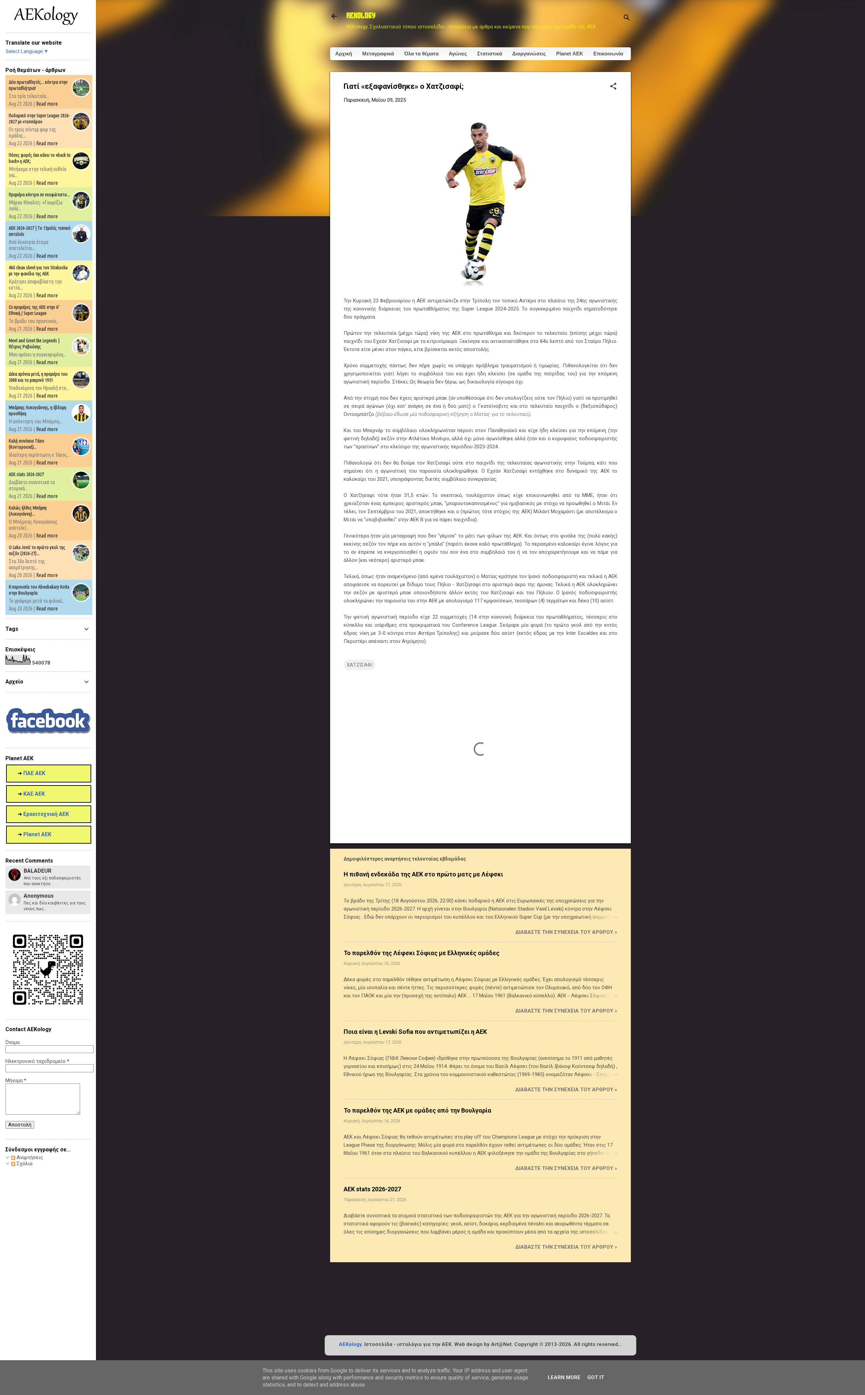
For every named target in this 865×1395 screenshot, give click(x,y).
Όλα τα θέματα (421, 53)
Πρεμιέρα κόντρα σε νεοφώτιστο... (39, 194)
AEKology (350, 1344)
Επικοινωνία (608, 53)
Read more (47, 104)
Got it (595, 1377)
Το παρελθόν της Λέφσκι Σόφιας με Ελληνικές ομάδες (421, 952)
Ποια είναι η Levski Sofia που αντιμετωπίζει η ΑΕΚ (415, 1031)
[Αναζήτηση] (627, 18)
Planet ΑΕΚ (569, 53)
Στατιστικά (489, 53)
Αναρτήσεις (29, 1157)
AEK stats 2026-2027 (372, 1189)
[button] (613, 87)
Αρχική (343, 53)
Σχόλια (23, 1164)
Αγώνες (458, 53)
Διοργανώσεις (529, 53)
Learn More (564, 1377)
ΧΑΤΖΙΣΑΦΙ (359, 665)
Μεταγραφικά (378, 53)
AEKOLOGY (360, 16)
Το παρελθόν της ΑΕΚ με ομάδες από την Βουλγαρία (417, 1110)
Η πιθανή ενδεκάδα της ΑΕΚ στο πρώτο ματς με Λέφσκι (423, 874)
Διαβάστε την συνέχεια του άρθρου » (566, 932)
